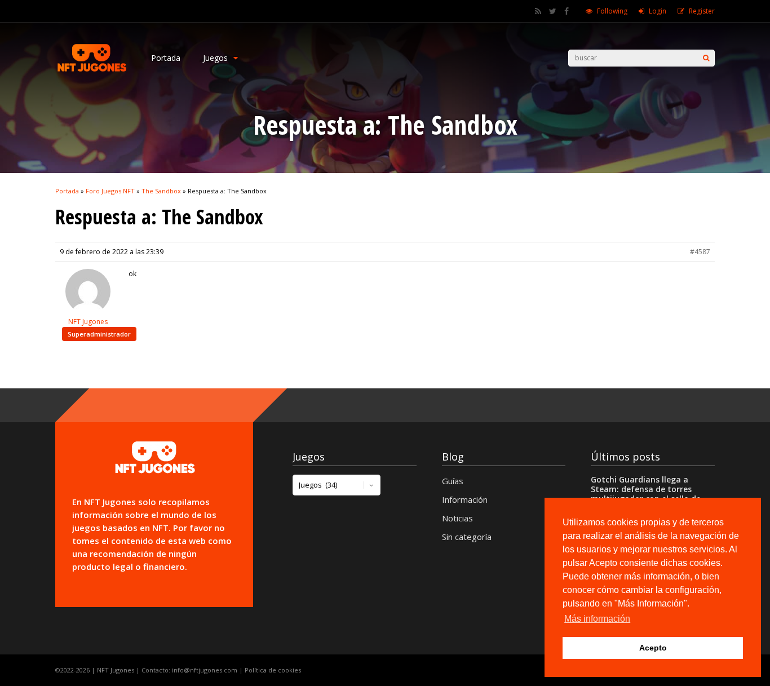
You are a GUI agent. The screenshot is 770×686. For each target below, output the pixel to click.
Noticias (457, 518)
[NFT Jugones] (92, 71)
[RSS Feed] (538, 11)
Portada (165, 57)
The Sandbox (161, 191)
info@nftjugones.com (204, 670)
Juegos (215, 57)
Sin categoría (467, 536)
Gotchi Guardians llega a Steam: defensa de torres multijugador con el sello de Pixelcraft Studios (646, 494)
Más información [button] (597, 618)
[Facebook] (566, 11)
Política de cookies (273, 670)
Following (612, 11)
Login (657, 11)
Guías (452, 480)
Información (465, 499)
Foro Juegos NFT (110, 191)
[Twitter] (552, 11)
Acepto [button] (653, 647)
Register (702, 11)
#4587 (700, 251)
